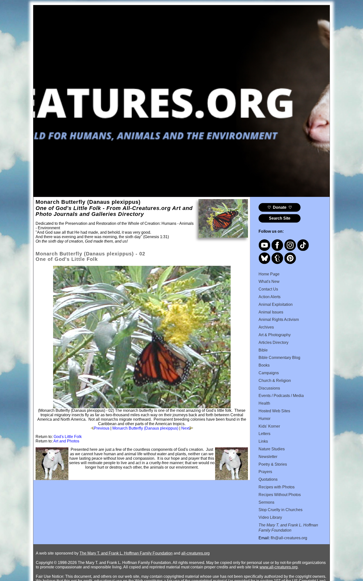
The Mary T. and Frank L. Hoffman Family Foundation (126, 553)
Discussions (269, 388)
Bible (263, 350)
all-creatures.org (195, 553)
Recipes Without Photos (280, 495)
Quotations (268, 479)
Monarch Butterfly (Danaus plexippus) (145, 428)
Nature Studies (272, 449)
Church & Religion (275, 380)
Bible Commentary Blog (279, 357)
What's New (269, 281)
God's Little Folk (68, 437)
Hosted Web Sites (274, 411)
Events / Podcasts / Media (281, 396)
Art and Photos (66, 441)
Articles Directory (273, 342)
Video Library (270, 517)
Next (185, 428)
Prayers (265, 472)
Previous (101, 428)
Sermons (266, 502)
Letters (264, 434)
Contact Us (268, 289)
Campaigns (269, 373)
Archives (266, 327)
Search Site (279, 218)
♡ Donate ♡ (279, 207)
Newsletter (268, 457)
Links (263, 441)
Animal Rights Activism (279, 319)
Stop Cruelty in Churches (280, 510)
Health (264, 403)
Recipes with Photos (277, 487)
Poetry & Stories (273, 464)
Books (264, 365)
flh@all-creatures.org (289, 538)
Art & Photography (275, 335)
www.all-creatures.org (279, 567)
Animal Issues (271, 312)
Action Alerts (270, 297)
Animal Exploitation (276, 304)
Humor (264, 418)
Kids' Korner (269, 426)
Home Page (269, 274)
